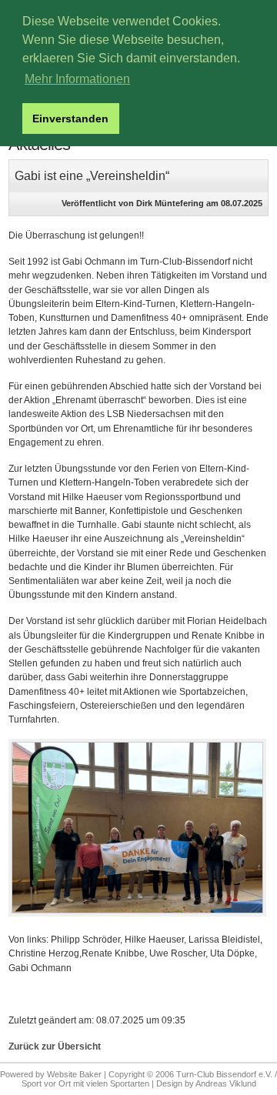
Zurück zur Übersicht (54, 1046)
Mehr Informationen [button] (77, 78)
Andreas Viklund (225, 1083)
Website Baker (74, 1074)
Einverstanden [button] (70, 118)
